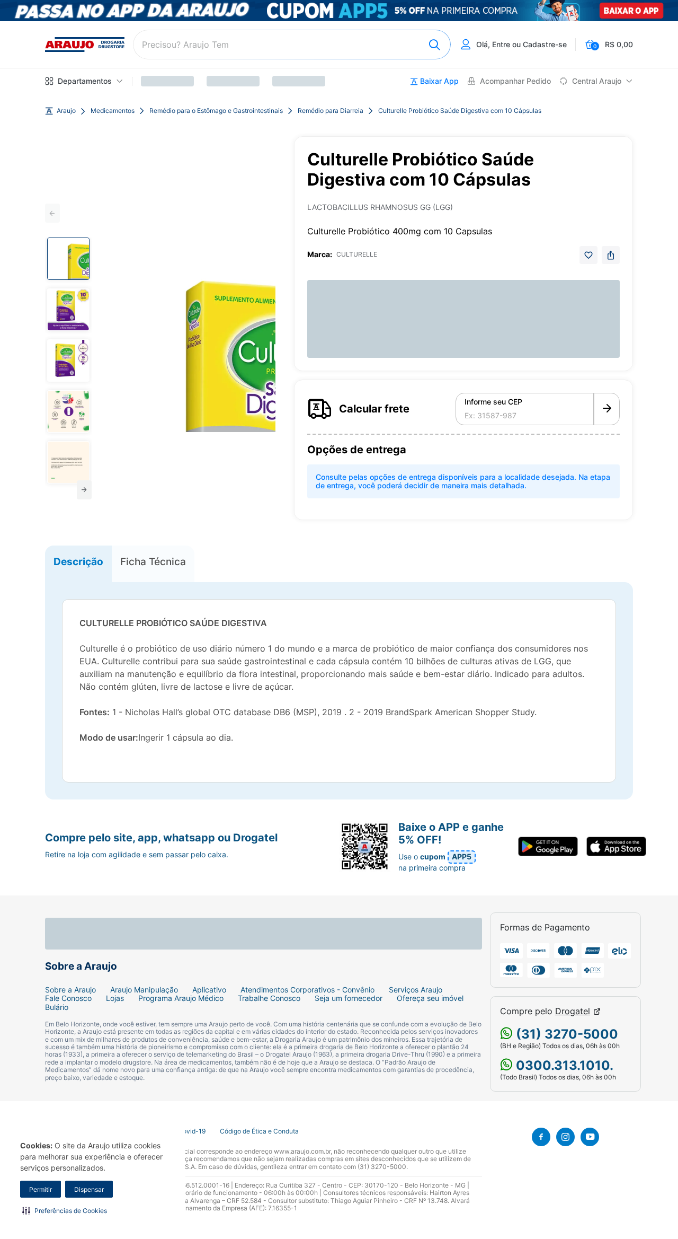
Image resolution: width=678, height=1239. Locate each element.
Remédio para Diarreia (330, 111)
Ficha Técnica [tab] (153, 561)
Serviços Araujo (415, 990)
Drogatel (572, 1011)
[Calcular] (607, 409)
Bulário (56, 1007)
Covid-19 (192, 1131)
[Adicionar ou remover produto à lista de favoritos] (588, 255)
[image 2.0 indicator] (68, 309)
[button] (64, 1210)
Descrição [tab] (78, 561)
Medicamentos (113, 111)
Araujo (66, 111)
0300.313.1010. (563, 1065)
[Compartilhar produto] (611, 255)
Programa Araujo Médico (181, 998)
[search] (292, 44)
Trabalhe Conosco (269, 998)
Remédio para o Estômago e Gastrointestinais (216, 111)
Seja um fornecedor (348, 998)
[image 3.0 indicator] (68, 360)
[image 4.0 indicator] (68, 411)
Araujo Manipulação (144, 990)
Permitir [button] (40, 1189)
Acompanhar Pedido (515, 81)
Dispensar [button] (89, 1189)
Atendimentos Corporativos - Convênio (307, 990)
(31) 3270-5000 (565, 1034)
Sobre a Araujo (70, 990)
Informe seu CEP (493, 402)
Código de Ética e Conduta (259, 1131)
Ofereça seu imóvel (430, 998)
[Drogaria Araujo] (84, 44)
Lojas (115, 998)
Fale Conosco (68, 998)
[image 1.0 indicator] (68, 259)
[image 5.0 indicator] (68, 462)
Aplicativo (209, 990)
